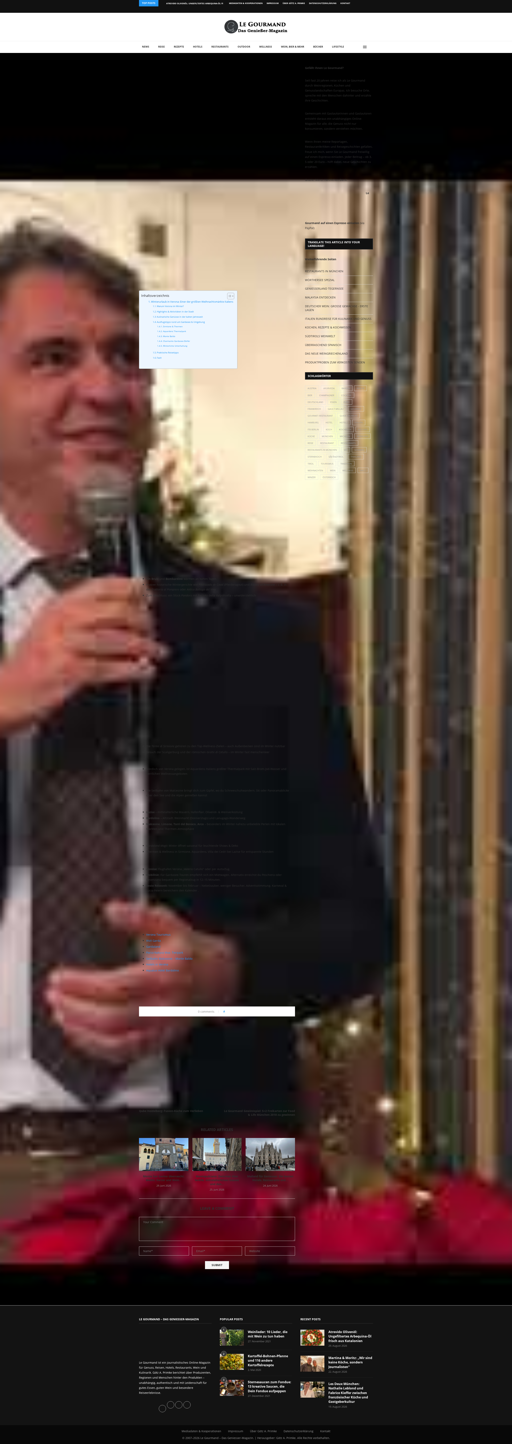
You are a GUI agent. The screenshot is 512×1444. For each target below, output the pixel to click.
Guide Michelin (348, 415)
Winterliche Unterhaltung (175, 345)
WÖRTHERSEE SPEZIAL (320, 280)
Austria (312, 388)
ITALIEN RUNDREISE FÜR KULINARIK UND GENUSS (338, 319)
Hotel (329, 422)
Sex (345, 449)
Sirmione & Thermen (173, 326)
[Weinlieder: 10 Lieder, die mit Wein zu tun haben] (232, 1338)
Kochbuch (345, 429)
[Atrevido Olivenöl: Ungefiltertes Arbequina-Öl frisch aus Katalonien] (312, 1338)
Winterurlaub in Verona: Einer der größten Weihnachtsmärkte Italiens (192, 301)
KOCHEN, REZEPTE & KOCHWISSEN (328, 327)
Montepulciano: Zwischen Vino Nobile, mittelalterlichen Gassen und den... (217, 1180)
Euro (347, 402)
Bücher (318, 46)
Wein (332, 470)
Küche (311, 436)
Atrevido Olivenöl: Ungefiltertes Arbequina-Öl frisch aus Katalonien (206, 3)
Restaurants (220, 46)
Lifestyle (338, 46)
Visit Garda (153, 940)
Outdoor (244, 46)
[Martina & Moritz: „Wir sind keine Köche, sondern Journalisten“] (312, 1364)
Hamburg (313, 422)
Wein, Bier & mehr (292, 46)
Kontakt (345, 3)
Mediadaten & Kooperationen (246, 3)
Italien (359, 422)
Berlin (360, 388)
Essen (333, 402)
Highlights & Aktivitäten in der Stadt (175, 311)
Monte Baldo (169, 336)
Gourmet (356, 408)
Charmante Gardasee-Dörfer (176, 341)
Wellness (265, 46)
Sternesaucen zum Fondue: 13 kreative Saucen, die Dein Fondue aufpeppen (269, 1386)
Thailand (356, 456)
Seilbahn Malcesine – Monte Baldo (169, 958)
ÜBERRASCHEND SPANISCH (323, 345)
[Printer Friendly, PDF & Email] (158, 979)
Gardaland (153, 946)
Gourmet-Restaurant (320, 415)
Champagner (326, 395)
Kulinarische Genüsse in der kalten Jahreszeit (180, 316)
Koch (329, 429)
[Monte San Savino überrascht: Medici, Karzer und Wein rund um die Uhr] (163, 1154)
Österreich (329, 477)
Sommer (359, 449)
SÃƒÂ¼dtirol (336, 456)
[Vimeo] (351, 9)
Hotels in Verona (157, 964)
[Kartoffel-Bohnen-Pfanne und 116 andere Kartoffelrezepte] (232, 1362)
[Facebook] (347, 9)
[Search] (371, 47)
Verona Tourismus (158, 934)
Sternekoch (315, 456)
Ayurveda (329, 388)
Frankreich (314, 408)
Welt (363, 470)
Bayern (346, 388)
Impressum (273, 3)
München (327, 436)
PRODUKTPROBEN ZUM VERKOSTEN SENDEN (335, 362)
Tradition (346, 463)
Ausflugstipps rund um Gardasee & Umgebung (181, 321)
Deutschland (315, 402)
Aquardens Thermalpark (174, 331)
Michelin (345, 436)
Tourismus (327, 463)
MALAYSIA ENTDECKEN (320, 297)
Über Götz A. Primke (294, 3)
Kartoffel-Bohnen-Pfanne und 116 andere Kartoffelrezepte (268, 1360)
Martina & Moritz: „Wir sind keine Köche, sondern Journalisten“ (350, 1362)
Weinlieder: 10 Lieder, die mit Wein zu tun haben (267, 1334)
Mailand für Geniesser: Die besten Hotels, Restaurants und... (270, 1178)
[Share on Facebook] (229, 1011)
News (145, 46)
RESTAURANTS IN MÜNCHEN (324, 271)
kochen (362, 429)
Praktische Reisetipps (168, 352)
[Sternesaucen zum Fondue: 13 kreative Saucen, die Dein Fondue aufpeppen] (232, 1388)
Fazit (159, 357)
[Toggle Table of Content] (228, 296)
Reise (161, 46)
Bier (310, 395)
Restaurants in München (322, 449)
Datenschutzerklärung (322, 3)
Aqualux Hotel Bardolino (162, 970)
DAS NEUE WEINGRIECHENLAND (326, 353)
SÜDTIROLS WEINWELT (320, 336)
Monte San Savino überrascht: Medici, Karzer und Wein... (163, 1178)
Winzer (312, 477)
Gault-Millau (336, 408)
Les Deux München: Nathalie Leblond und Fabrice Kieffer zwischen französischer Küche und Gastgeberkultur (348, 1393)
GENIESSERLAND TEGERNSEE (324, 288)
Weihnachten (315, 470)
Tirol (311, 463)
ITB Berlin (313, 429)
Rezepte (179, 46)
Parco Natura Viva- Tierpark (164, 952)
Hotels (197, 46)
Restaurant (327, 443)
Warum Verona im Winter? (170, 306)
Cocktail (346, 395)
